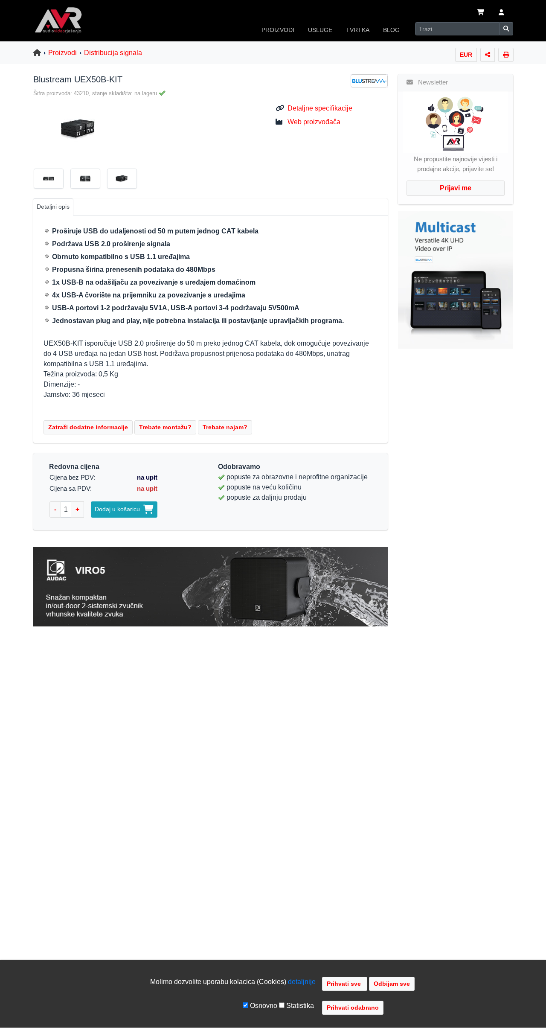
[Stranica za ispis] (506, 55)
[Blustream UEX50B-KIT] (75, 128)
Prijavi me (455, 188)
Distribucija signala (113, 52)
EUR (466, 54)
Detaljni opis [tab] (53, 206)
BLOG (391, 29)
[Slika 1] (52, 180)
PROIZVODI (277, 29)
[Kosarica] (481, 13)
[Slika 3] (125, 180)
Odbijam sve (392, 983)
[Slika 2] (88, 180)
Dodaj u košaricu (119, 509)
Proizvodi (62, 52)
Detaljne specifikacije (320, 108)
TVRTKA (357, 29)
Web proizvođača (314, 121)
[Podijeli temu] (487, 55)
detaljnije (302, 981)
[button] (501, 13)
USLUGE (320, 29)
